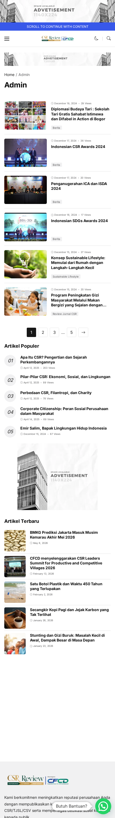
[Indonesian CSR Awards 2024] (25, 163)
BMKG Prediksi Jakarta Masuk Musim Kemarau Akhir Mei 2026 (64, 534)
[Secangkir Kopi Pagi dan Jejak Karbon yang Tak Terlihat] (15, 624)
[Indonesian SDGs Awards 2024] (25, 237)
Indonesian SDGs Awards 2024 (79, 220)
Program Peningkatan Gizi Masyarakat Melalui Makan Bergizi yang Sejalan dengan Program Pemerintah (77, 302)
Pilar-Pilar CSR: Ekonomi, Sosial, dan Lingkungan (65, 376)
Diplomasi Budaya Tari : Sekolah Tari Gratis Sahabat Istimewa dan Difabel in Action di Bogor (80, 114)
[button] (6, 39)
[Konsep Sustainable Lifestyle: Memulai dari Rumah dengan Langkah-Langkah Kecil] (25, 274)
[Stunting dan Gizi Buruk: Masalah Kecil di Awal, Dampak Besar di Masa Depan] (15, 650)
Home (9, 74)
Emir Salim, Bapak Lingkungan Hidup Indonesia (63, 428)
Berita (56, 127)
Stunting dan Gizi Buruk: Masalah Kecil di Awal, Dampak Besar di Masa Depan (67, 637)
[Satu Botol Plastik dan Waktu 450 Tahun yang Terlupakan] (15, 599)
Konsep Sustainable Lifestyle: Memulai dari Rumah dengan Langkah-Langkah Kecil (78, 262)
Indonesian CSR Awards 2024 (78, 146)
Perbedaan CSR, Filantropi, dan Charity (55, 392)
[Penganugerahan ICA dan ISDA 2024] (25, 200)
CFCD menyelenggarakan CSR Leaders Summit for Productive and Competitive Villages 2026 (66, 563)
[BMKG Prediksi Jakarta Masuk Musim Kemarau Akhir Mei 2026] (15, 547)
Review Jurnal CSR (64, 313)
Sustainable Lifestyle (66, 276)
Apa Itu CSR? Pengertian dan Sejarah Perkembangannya (53, 359)
